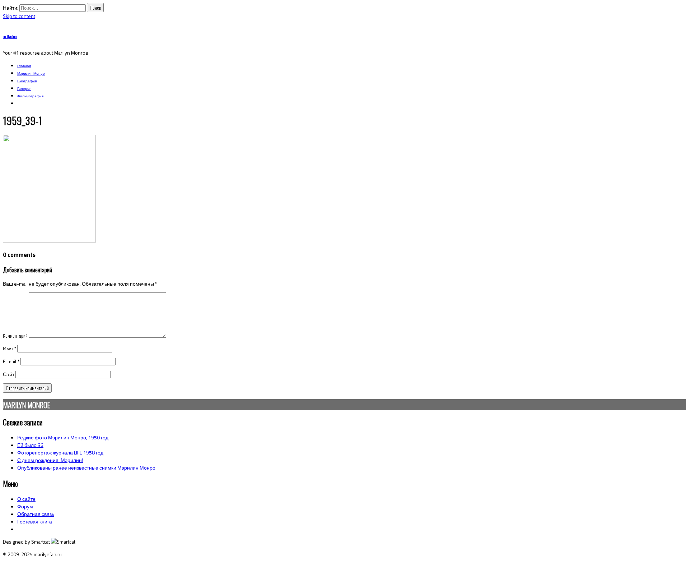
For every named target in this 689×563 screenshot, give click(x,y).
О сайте (26, 499)
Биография (27, 81)
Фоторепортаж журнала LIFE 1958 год (60, 452)
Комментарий (15, 335)
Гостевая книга (34, 521)
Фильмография (30, 96)
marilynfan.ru (10, 36)
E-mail (11, 361)
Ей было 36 (30, 445)
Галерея (24, 88)
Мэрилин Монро (31, 73)
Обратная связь (35, 514)
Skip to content (19, 16)
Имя (9, 348)
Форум (25, 506)
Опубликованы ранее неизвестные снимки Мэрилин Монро (86, 467)
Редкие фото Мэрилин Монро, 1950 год (62, 437)
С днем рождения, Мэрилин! (50, 460)
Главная (24, 66)
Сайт (8, 374)
